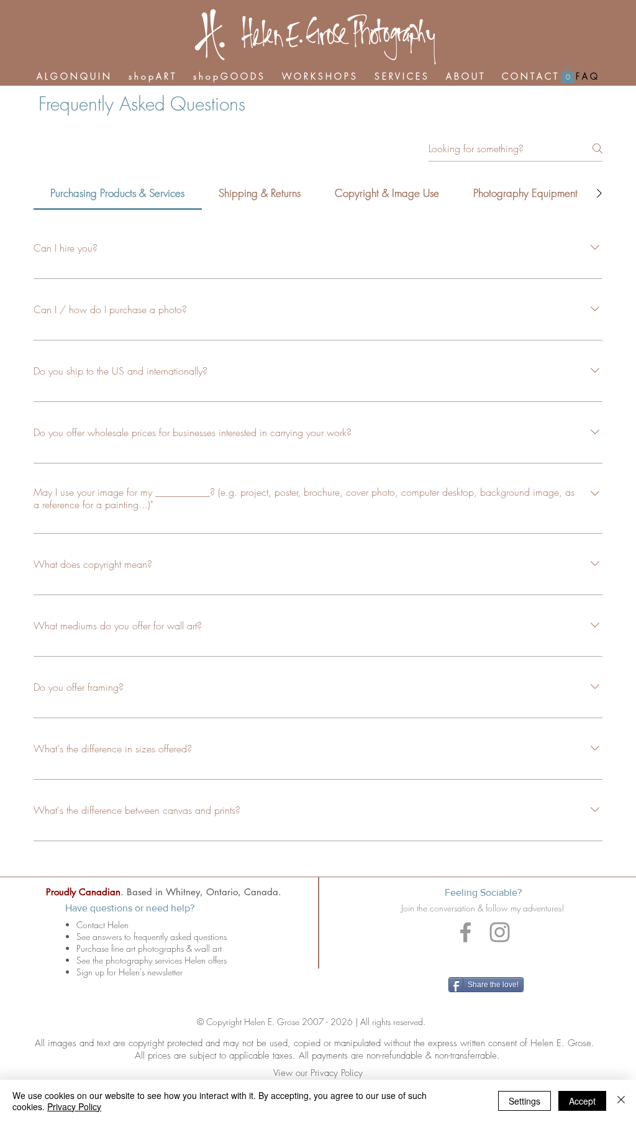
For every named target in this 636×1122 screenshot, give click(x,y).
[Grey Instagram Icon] (499, 932)
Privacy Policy (74, 1106)
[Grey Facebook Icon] (465, 932)
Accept (582, 1101)
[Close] (621, 1101)
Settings (524, 1101)
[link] (567, 74)
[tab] (118, 193)
